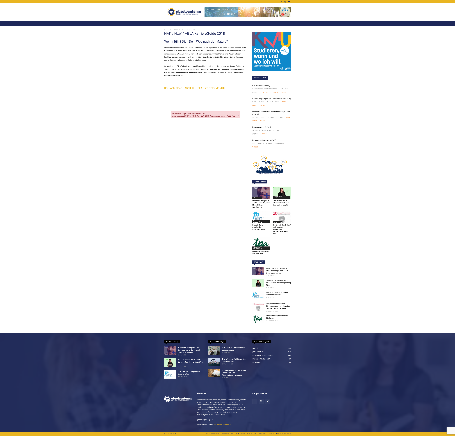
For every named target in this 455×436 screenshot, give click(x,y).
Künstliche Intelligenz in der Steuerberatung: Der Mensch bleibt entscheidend (277, 270)
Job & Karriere (257, 198)
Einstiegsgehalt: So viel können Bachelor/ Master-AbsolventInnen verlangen (234, 372)
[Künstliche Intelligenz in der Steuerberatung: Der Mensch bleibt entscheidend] (261, 193)
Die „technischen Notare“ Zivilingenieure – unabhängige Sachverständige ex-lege (282, 229)
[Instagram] (285, 1)
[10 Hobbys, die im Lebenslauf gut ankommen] (214, 350)
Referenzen (262, 434)
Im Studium (256, 362)
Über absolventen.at (212, 434)
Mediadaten (225, 434)
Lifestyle (255, 348)
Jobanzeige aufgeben (205, 419)
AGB (232, 434)
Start (165, 30)
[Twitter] (289, 1)
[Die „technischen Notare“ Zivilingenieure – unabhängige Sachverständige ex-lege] (282, 217)
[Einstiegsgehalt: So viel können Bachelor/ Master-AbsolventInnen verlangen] (214, 373)
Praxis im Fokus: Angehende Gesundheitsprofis (258, 227)
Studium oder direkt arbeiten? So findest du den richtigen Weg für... (281, 203)
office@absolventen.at (222, 424)
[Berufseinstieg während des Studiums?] (261, 243)
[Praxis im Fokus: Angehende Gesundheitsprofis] (261, 217)
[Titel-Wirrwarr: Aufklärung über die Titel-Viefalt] (214, 362)
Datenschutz (240, 434)
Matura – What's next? (261, 359)
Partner (249, 434)
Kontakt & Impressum (283, 434)
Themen (271, 434)
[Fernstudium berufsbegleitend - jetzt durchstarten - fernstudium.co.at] (271, 51)
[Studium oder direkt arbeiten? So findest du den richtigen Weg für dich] (282, 193)
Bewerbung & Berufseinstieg (278, 197)
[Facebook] (281, 1)
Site (255, 434)
